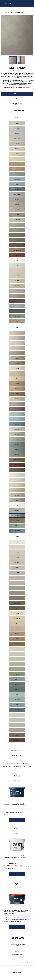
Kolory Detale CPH (16, 755)
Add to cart (17, 93)
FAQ (19, 970)
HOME (2, 12)
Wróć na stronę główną (16, 750)
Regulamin (29, 970)
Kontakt (23, 970)
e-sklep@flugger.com (17, 954)
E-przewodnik (14, 970)
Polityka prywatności (17, 972)
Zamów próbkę (6, 970)
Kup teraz (17, 820)
